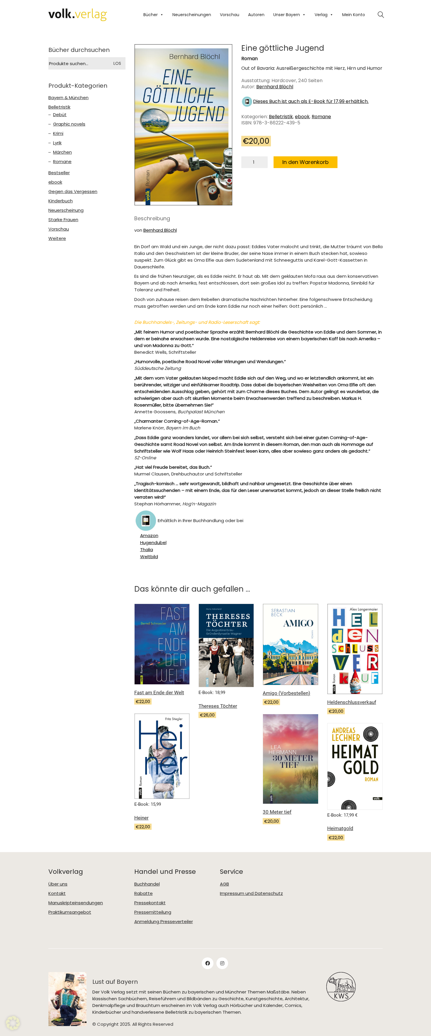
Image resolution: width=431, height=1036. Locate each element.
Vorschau (229, 15)
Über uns (57, 884)
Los (117, 63)
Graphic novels (69, 124)
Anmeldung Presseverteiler (163, 922)
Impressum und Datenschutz (251, 893)
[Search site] (381, 15)
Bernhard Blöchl (274, 87)
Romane (321, 117)
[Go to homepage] (77, 15)
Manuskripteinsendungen (75, 903)
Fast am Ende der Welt (159, 692)
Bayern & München (68, 98)
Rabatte (143, 893)
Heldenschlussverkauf (351, 702)
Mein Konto (353, 15)
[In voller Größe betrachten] (143, 54)
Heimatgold (340, 828)
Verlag (321, 15)
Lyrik (57, 143)
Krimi (58, 133)
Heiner (141, 818)
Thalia (146, 550)
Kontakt (57, 893)
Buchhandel (147, 884)
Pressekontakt (150, 903)
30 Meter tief (277, 812)
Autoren (256, 15)
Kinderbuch (60, 201)
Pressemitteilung (152, 912)
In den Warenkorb (305, 162)
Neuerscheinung (66, 210)
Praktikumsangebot (69, 912)
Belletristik (281, 117)
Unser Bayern (286, 15)
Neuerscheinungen (191, 15)
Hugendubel (153, 543)
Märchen (62, 152)
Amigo (286, 693)
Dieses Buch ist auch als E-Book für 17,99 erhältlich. (311, 101)
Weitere (57, 238)
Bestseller (59, 173)
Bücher (150, 15)
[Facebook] (207, 963)
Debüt (60, 115)
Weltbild (149, 557)
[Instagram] (222, 963)
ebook (302, 117)
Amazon (149, 536)
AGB (224, 884)
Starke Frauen (63, 220)
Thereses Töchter (217, 706)
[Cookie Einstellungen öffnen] (13, 1023)
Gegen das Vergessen (72, 191)
